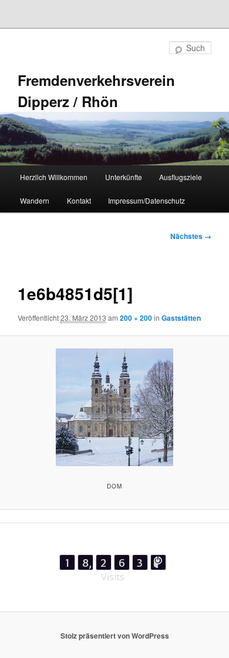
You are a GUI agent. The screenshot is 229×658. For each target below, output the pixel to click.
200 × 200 (136, 318)
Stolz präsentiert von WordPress (114, 635)
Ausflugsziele (180, 177)
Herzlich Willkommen (53, 177)
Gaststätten (181, 318)
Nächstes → (190, 236)
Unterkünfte (123, 177)
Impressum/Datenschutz (146, 200)
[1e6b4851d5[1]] (114, 407)
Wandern (34, 200)
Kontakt (79, 200)
